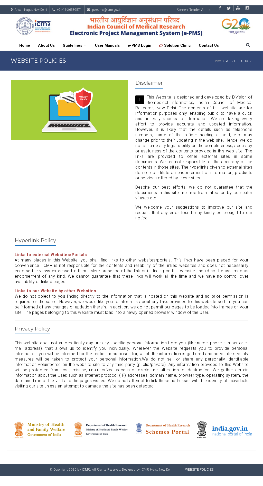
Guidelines (73, 45)
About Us (46, 45)
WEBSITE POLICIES (199, 469)
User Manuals (107, 45)
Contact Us (209, 45)
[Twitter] (229, 8)
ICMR (86, 469)
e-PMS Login (139, 45)
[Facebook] (220, 8)
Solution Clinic (177, 45)
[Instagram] (247, 8)
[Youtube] (238, 8)
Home (24, 45)
